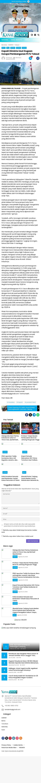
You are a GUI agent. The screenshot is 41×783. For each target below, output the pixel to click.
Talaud (24, 48)
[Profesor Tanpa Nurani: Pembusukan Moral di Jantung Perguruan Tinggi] (30, 428)
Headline (11, 402)
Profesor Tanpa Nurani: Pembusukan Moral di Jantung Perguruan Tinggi (30, 438)
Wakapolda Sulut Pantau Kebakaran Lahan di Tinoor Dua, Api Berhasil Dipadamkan (10, 438)
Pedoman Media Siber (9, 748)
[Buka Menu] (35, 35)
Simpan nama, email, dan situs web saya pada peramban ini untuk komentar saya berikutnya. (19, 525)
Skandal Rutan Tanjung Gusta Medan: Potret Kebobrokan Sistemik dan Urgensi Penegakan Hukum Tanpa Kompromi (30, 478)
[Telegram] (34, 414)
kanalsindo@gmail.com (12, 709)
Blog (8, 48)
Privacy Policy (6, 745)
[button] (32, 35)
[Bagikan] (37, 58)
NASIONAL (5, 727)
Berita (3, 48)
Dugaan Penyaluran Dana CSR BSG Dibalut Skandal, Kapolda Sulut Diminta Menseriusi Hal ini (23, 662)
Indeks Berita (18, 745)
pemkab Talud (30, 402)
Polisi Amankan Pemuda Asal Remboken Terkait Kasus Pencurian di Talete (10, 478)
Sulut (3, 730)
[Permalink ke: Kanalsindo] (4, 58)
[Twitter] (30, 414)
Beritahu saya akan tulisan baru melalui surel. (18, 536)
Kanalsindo (9, 57)
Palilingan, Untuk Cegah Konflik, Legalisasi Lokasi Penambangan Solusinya (23, 669)
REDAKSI (22, 748)
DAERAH (13, 48)
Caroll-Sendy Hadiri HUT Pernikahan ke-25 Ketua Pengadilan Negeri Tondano (23, 677)
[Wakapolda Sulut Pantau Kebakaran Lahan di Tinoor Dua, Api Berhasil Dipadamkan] (11, 428)
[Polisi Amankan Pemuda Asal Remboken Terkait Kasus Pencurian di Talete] (11, 469)
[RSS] (20, 738)
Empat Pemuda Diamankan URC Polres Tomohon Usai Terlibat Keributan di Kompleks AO (30, 458)
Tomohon (5, 724)
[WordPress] (13, 738)
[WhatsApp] (37, 414)
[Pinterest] (10, 738)
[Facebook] (26, 414)
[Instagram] (17, 738)
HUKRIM (18, 48)
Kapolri (20, 402)
